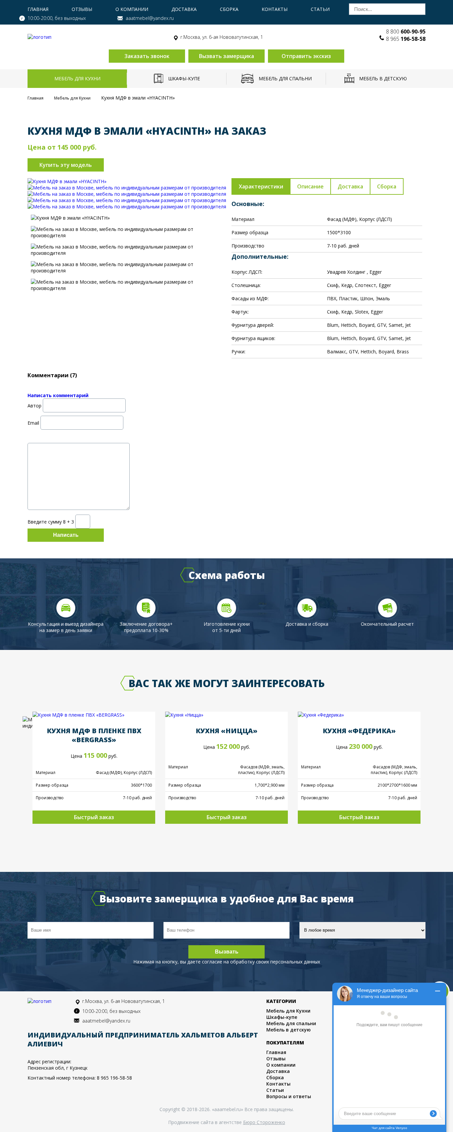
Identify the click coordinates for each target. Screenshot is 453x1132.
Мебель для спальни (285, 78)
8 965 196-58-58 (114, 1078)
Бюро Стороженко (264, 1122)
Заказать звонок (146, 56)
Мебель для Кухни (77, 78)
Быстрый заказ (94, 817)
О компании (131, 9)
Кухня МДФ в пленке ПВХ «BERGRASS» (94, 735)
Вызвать (226, 952)
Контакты (275, 9)
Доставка (184, 9)
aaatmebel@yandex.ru (150, 18)
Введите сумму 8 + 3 (51, 521)
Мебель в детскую (383, 78)
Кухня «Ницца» (226, 730)
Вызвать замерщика (226, 56)
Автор (34, 405)
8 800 (405, 31)
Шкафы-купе (184, 78)
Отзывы (82, 9)
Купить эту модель (65, 165)
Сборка (229, 9)
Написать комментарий (58, 395)
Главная (38, 9)
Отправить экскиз (306, 56)
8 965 (405, 38)
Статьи (320, 9)
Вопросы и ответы (288, 1096)
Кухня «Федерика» (359, 730)
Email (33, 422)
